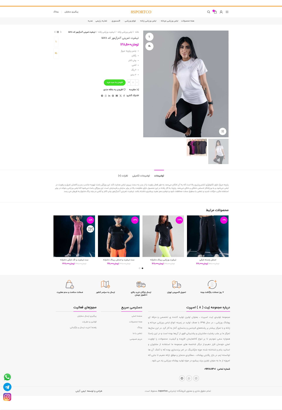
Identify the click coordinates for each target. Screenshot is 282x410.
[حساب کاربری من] (221, 12)
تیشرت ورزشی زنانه (106, 32)
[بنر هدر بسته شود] (3, 3)
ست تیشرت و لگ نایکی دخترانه (74, 259)
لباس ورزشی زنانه (124, 32)
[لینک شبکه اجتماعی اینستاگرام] (196, 378)
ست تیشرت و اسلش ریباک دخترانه (118, 259)
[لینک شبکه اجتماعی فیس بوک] (124, 96)
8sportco (163, 391)
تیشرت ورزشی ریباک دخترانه (163, 259)
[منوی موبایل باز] (227, 12)
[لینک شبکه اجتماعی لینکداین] (109, 96)
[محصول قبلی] (60, 32)
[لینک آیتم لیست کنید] (121, 316)
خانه (137, 32)
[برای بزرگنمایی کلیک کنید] (222, 131)
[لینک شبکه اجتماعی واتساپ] (106, 96)
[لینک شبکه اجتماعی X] (120, 96)
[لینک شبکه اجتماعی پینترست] (113, 96)
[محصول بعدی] (54, 32)
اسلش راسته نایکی (207, 259)
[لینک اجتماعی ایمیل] (117, 96)
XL (56, 53)
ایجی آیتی (81, 391)
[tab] (159, 174)
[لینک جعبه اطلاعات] (212, 287)
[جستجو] (209, 12)
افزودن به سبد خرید (115, 82)
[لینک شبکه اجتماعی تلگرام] (102, 96)
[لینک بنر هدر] (145, 3)
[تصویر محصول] (208, 236)
